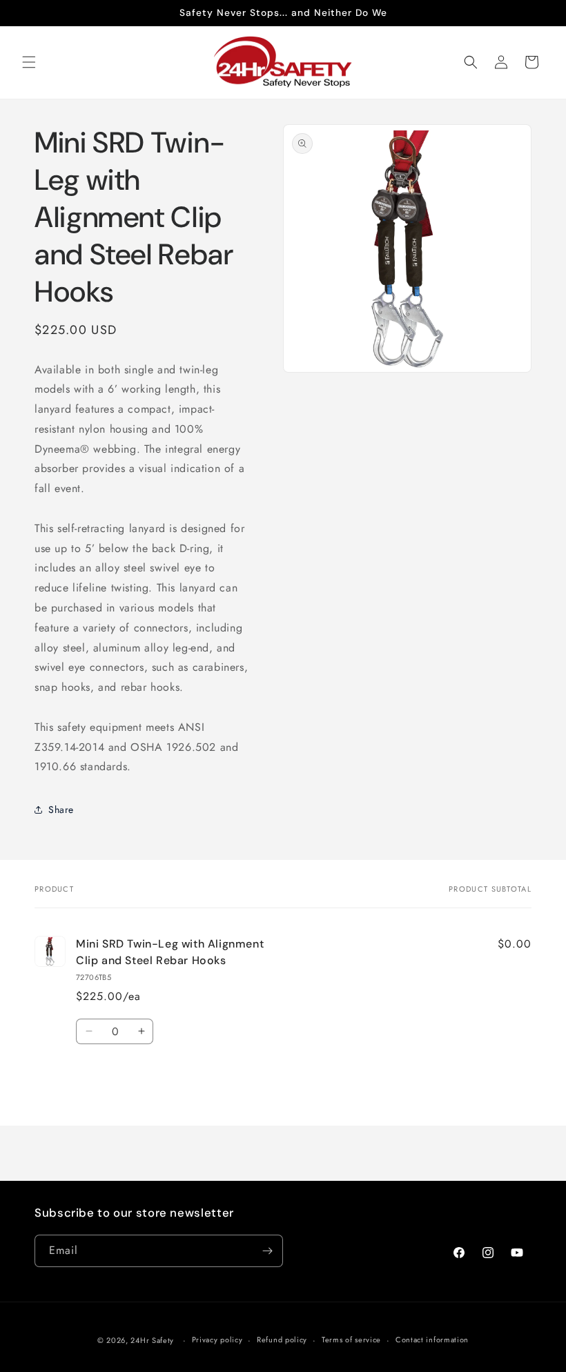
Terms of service (351, 1339)
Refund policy (282, 1339)
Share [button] (61, 809)
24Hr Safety (152, 1340)
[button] (29, 62)
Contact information (432, 1339)
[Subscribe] (267, 1251)
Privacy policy (217, 1339)
